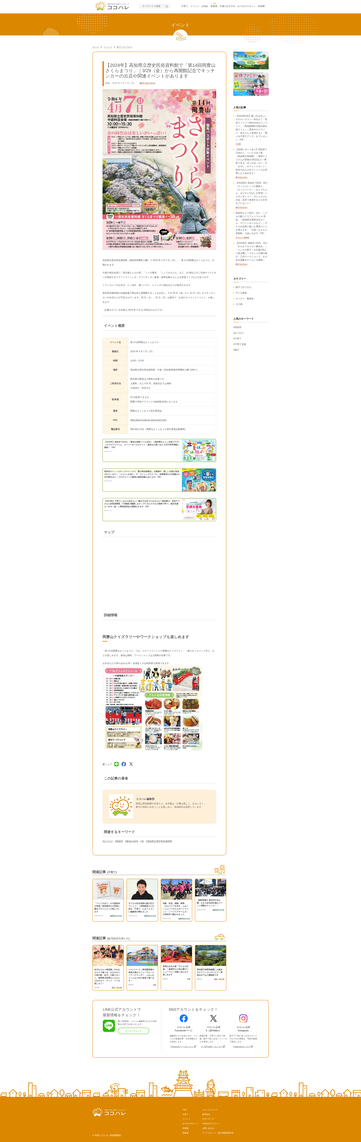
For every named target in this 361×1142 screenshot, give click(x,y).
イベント (194, 6)
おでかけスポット (247, 6)
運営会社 (206, 1114)
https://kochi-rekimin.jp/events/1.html (148, 420)
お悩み (205, 6)
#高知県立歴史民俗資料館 (159, 841)
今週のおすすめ (227, 6)
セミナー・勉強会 (245, 298)
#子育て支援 (239, 344)
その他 (239, 304)
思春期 (214, 6)
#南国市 (119, 841)
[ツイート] (131, 764)
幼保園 (261, 6)
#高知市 (237, 327)
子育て (184, 6)
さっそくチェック (133, 1031)
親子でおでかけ (124, 47)
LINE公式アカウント (211, 1123)
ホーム (95, 47)
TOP (184, 1110)
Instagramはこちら (241, 1046)
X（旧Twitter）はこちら (211, 1046)
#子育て (237, 338)
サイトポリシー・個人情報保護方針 (218, 1133)
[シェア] (123, 764)
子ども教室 (241, 293)
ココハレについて (210, 1110)
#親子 (236, 350)
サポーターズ (208, 1119)
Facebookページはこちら (182, 1046)
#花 (142, 841)
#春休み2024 (131, 841)
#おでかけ (108, 841)
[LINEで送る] (116, 764)
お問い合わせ (208, 1128)
